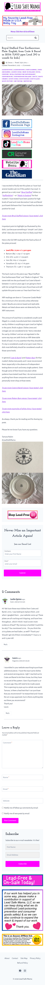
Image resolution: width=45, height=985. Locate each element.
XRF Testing (18, 81)
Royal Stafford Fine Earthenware (22, 74)
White (35, 76)
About (7, 958)
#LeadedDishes (19, 69)
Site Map (24, 958)
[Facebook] (20, 971)
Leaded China (16, 72)
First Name (8, 551)
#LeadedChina (7, 69)
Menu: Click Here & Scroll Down (22, 32)
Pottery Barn (30, 358)
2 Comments (26, 65)
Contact (15, 958)
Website (6, 801)
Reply (5, 644)
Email (7, 561)
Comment (7, 743)
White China (13, 79)
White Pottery (7, 81)
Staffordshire (7, 76)
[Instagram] (25, 971)
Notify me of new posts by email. (17, 813)
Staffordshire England (22, 76)
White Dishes (24, 79)
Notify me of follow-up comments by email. (21, 808)
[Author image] (3, 62)
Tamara (10, 63)
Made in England (29, 72)
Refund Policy (22, 963)
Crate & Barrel (31, 69)
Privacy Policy (35, 958)
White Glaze (34, 79)
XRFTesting (28, 81)
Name (6, 777)
